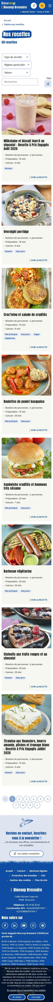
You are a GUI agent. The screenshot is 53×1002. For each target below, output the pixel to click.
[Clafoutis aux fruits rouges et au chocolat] (26, 627)
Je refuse (17, 997)
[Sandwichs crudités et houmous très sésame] (26, 458)
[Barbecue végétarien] (26, 544)
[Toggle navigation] (49, 6)
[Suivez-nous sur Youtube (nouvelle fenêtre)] (23, 925)
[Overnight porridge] (26, 205)
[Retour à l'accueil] (8, 3)
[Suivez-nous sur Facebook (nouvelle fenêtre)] (5, 925)
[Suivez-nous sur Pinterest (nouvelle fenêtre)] (42, 925)
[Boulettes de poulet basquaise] (26, 375)
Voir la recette (39, 177)
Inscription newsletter (28, 853)
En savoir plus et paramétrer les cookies (26, 990)
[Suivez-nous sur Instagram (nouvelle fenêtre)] (33, 925)
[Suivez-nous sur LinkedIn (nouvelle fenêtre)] (14, 925)
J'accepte (35, 997)
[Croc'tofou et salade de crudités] (26, 288)
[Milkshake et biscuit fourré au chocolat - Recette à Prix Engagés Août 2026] (26, 114)
